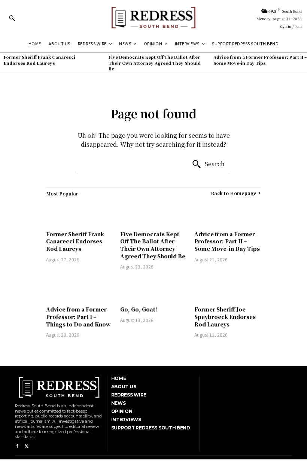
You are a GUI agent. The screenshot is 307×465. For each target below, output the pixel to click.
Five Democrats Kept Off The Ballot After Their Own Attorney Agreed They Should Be (155, 63)
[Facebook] (17, 446)
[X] (26, 446)
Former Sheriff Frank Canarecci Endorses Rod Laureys (39, 60)
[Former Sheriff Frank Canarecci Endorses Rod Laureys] (79, 213)
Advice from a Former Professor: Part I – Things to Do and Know (78, 317)
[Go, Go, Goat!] (153, 289)
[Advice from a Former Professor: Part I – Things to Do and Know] (79, 289)
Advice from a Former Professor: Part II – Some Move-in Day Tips (260, 60)
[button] (12, 18)
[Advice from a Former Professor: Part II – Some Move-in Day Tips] (227, 213)
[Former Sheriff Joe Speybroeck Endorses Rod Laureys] (227, 289)
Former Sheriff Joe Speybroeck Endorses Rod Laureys (225, 317)
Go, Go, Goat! (138, 309)
